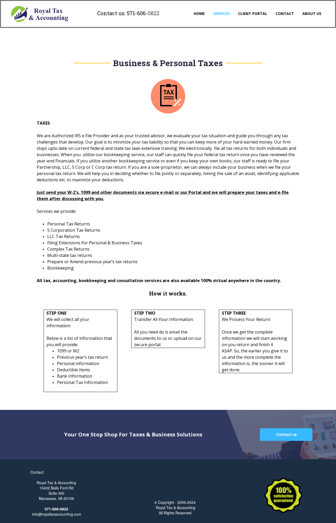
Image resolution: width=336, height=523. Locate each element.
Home (199, 13)
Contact (285, 13)
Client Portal (252, 13)
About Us (311, 13)
